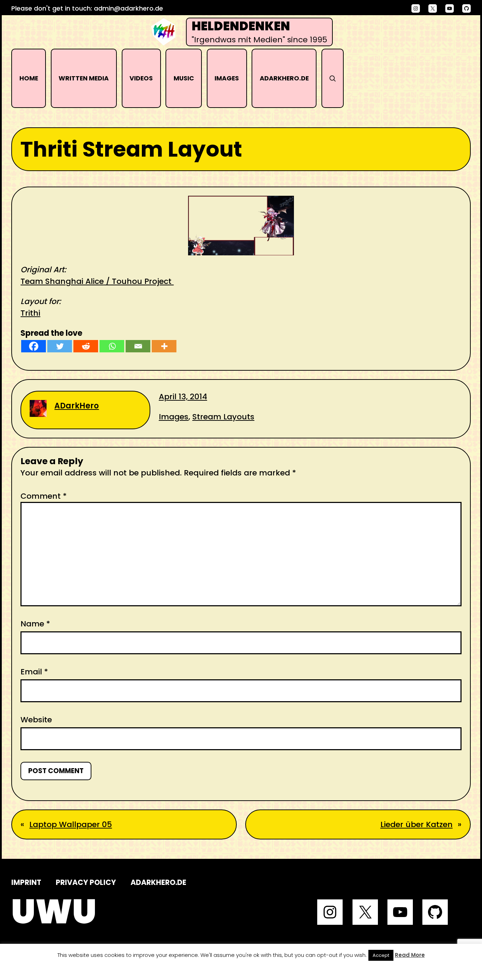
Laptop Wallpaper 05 (70, 824)
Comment (43, 496)
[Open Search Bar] (332, 78)
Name (35, 623)
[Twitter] (59, 346)
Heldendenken (241, 26)
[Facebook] (33, 346)
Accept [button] (381, 955)
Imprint (26, 882)
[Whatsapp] (112, 346)
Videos (141, 78)
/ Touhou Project (139, 281)
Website (36, 719)
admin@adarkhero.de (128, 8)
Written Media (84, 78)
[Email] (138, 346)
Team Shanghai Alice (62, 281)
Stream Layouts (223, 416)
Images (227, 78)
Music (184, 78)
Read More (410, 955)
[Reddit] (85, 346)
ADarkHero (76, 405)
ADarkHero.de (284, 78)
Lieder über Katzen (416, 824)
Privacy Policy (86, 882)
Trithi (30, 313)
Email (34, 671)
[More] (164, 346)
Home (28, 78)
